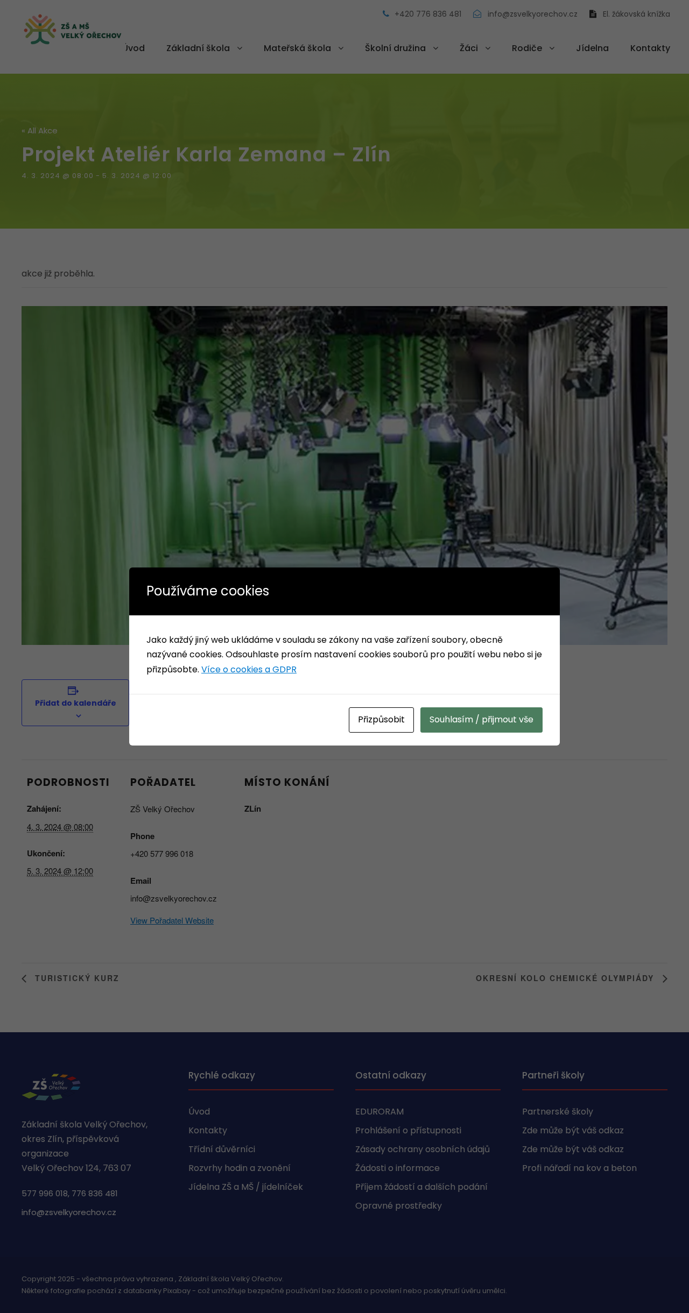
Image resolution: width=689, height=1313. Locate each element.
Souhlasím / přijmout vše (481, 719)
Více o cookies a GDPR (249, 669)
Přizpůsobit (381, 719)
